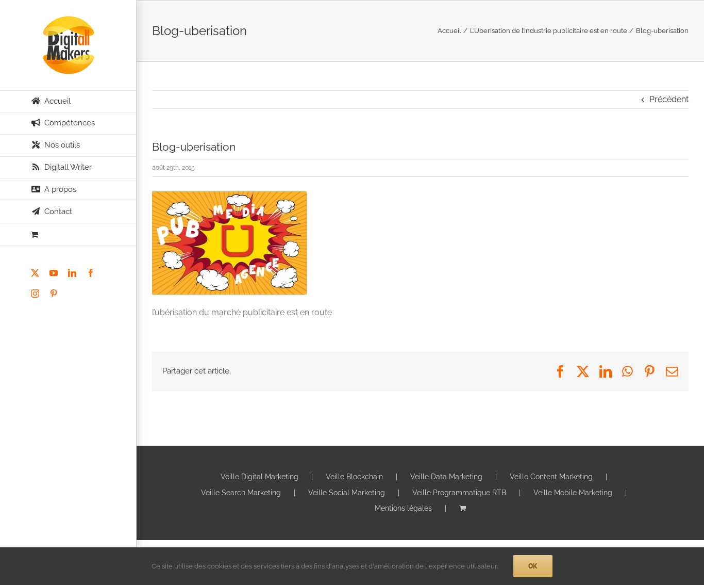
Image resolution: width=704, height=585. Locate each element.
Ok (533, 566)
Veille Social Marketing (346, 493)
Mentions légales (403, 508)
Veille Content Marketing (551, 477)
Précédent (669, 99)
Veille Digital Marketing (259, 477)
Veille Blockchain (354, 477)
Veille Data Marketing (446, 477)
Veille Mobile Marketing (572, 493)
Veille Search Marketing (241, 493)
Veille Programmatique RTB (459, 493)
